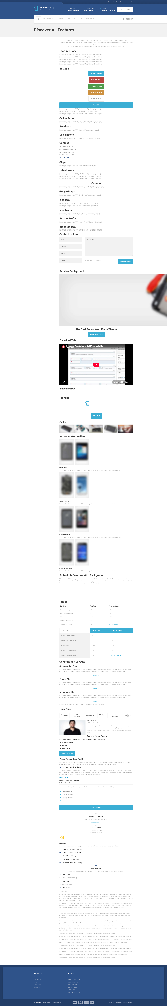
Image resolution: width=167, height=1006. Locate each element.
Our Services (37, 979)
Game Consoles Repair (74, 992)
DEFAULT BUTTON (96, 98)
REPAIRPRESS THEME (96, 334)
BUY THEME (96, 416)
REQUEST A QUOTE (125, 9)
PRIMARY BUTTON (96, 73)
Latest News (37, 984)
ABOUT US (60, 19)
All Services (71, 977)
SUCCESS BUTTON (96, 86)
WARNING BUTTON (96, 92)
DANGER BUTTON (96, 80)
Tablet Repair (71, 989)
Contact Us (37, 987)
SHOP (80, 19)
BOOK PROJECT (96, 807)
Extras (110, 2)
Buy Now (116, 2)
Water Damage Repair (74, 979)
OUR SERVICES (47, 19)
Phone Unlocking (72, 984)
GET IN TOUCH (63, 777)
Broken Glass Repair (73, 982)
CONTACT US (90, 19)
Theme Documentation (126, 2)
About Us (36, 982)
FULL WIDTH (96, 105)
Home (35, 977)
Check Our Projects (67, 753)
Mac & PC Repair (72, 987)
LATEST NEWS (71, 19)
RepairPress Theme (40, 1002)
